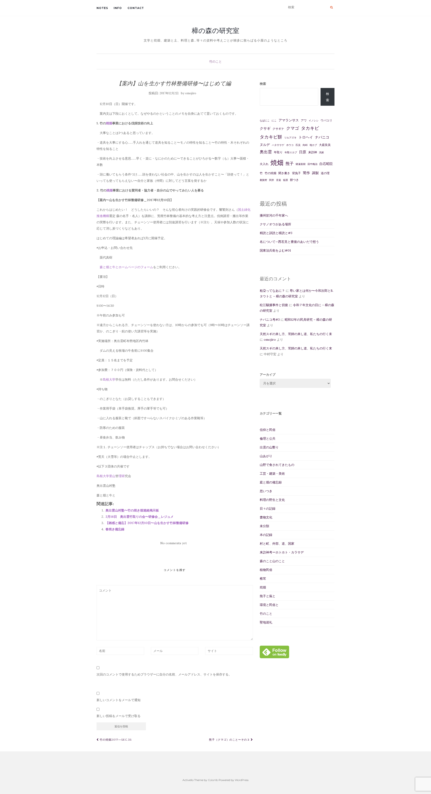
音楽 (278, 180)
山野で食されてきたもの (277, 465)
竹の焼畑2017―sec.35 (115, 739)
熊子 (290, 163)
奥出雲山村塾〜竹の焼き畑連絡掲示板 (132, 510)
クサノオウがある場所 (275, 224)
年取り (278, 152)
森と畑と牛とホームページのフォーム (126, 267)
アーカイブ (267, 375)
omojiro (190, 93)
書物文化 (266, 517)
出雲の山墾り (269, 447)
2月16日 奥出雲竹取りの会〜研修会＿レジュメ (140, 517)
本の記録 (266, 535)
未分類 (264, 526)
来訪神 (312, 152)
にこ (274, 120)
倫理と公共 (267, 438)
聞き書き (284, 173)
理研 (122, 476)
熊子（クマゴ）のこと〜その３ (230, 739)
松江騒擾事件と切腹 (274, 305)
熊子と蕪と (267, 596)
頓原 (285, 180)
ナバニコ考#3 (270, 320)
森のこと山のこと (272, 561)
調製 (315, 173)
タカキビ (310, 128)
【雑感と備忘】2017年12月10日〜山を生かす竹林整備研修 (147, 523)
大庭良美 (325, 145)
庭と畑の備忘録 (271, 482)
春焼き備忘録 (115, 529)
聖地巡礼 (266, 622)
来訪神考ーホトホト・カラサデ (282, 552)
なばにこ (265, 120)
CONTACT (136, 8)
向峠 (305, 145)
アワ (304, 120)
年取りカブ (291, 152)
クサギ (265, 128)
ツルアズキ (290, 137)
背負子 (296, 173)
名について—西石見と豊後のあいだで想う (289, 242)
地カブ (313, 145)
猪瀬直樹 (301, 164)
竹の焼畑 (270, 173)
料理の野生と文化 (272, 500)
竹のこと (215, 61)
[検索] (331, 7)
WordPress (241, 780)
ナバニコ (322, 137)
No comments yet (173, 543)
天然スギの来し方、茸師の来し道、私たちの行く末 (296, 334)
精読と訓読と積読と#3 (276, 233)
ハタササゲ (278, 145)
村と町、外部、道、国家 (277, 544)
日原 (302, 151)
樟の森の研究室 (215, 30)
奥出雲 (266, 151)
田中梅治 (312, 164)
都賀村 (263, 180)
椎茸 (263, 579)
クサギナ (278, 129)
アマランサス (289, 120)
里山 (112, 476)
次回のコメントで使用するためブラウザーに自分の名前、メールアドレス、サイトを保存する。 (164, 674)
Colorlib (213, 780)
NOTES (102, 8)
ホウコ (290, 145)
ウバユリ (326, 120)
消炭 (321, 152)
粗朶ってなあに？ (272, 291)
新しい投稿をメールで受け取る (119, 716)
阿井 (271, 180)
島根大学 (109, 379)
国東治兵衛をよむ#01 (275, 250)
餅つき (294, 180)
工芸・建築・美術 (272, 474)
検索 (263, 84)
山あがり (266, 456)
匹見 (298, 145)
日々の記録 (267, 509)
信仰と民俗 (267, 430)
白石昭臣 (326, 164)
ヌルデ (265, 145)
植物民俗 (266, 570)
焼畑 (109, 123)
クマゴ (292, 128)
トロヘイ (306, 137)
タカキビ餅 (271, 137)
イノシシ (314, 120)
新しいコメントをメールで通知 (119, 700)
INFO (118, 8)
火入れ (264, 164)
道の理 (325, 173)
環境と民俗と (269, 605)
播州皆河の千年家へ (274, 215)
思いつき (266, 491)
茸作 (306, 172)
